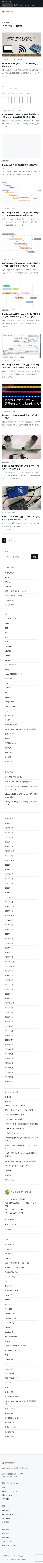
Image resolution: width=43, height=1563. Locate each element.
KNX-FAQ (8, 642)
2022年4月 (9, 1026)
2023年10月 (9, 966)
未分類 (7, 738)
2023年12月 (9, 962)
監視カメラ (9, 752)
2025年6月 (9, 879)
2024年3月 (9, 948)
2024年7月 (9, 929)
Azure (7, 577)
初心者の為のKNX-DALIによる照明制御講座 (21, 729)
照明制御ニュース (8, 1545)
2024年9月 (9, 920)
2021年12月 (9, 1035)
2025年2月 (9, 897)
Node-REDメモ (10, 679)
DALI (13, 110)
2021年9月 (9, 1049)
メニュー (35, 11)
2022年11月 (9, 998)
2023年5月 (9, 985)
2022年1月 (9, 1031)
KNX (6, 637)
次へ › (16, 541)
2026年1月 (9, 846)
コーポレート (7, 5)
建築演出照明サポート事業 (14, 1115)
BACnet (8, 582)
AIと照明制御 (9, 573)
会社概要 (8, 1097)
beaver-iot (9, 586)
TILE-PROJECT (11, 706)
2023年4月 (9, 989)
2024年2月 (9, 952)
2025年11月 (9, 856)
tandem (8, 697)
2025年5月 (9, 883)
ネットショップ (10, 1224)
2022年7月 (9, 1017)
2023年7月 (9, 975)
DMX (13, 59)
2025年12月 (9, 851)
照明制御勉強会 (10, 743)
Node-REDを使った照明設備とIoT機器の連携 (21, 1124)
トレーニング (9, 715)
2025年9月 (9, 865)
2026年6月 (9, 823)
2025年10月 (9, 860)
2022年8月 (9, 1012)
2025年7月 (9, 874)
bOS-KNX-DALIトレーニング (15, 591)
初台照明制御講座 (11, 725)
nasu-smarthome (11, 665)
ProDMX (20, 59)
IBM (6, 628)
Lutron (7, 656)
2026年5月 (9, 828)
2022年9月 (9, 1008)
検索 (34, 557)
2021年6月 (9, 1063)
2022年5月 (9, 1022)
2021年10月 (9, 1045)
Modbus (8, 660)
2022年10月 (9, 1003)
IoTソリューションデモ (10, 1491)
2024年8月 (9, 925)
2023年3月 (9, 994)
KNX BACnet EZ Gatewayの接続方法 (18, 782)
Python (7, 688)
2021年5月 (9, 1068)
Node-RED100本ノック (13, 674)
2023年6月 (9, 980)
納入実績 (8, 757)
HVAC (7, 623)
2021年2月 (9, 1077)
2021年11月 (9, 1040)
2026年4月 (9, 833)
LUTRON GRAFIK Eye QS (14, 1128)
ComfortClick (10, 600)
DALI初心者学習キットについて (16, 1166)
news (7, 669)
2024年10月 (9, 916)
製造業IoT (8, 761)
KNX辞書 (8, 1171)
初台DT (7, 720)
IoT (6, 632)
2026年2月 (9, 842)
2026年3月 (9, 837)
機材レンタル (7, 1495)
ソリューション (30, 5)
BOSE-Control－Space (13, 596)
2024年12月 (9, 906)
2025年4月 (9, 888)
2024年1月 (9, 957)
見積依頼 (5, 1499)
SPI (19, 361)
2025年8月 (9, 870)
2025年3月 (9, 892)
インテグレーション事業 (13, 1119)
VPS (6, 711)
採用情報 (5, 1537)
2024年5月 (9, 939)
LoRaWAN (8, 646)
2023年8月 (9, 971)
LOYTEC (8, 651)
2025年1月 (9, 902)
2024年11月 (9, 911)
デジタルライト (10, 1220)
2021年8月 (9, 1054)
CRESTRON (9, 605)
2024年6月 (9, 934)
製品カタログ (18, 5)
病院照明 (8, 748)
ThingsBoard (9, 702)
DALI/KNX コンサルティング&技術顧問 (19, 1110)
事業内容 (8, 1102)
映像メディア (9, 734)
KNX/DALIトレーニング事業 (15, 1105)
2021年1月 (9, 1081)
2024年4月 (9, 943)
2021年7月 (9, 1058)
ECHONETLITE (10, 619)
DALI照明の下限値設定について (16, 777)
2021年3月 (9, 1072)
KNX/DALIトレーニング (10, 1514)
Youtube (8, 1229)
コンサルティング (8, 1518)
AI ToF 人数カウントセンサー (15, 1133)
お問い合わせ (9, 1180)
